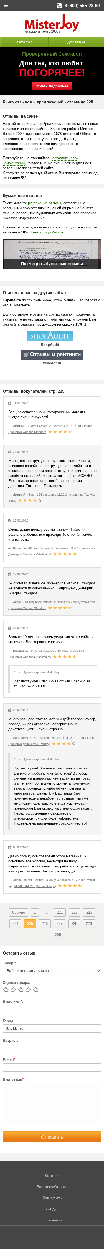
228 (74, 923)
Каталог (24, 42)
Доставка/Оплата (52, 1186)
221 (60, 912)
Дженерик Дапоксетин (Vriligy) (29, 744)
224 (15, 923)
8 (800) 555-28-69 (82, 5)
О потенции (52, 1220)
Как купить (52, 1198)
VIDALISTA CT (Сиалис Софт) (35, 886)
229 (89, 923)
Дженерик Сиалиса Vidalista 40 (29, 554)
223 (89, 912)
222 (74, 912)
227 (59, 923)
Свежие (18, 912)
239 (58, 935)
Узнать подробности (47, 232)
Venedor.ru (52, 363)
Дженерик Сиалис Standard (27, 432)
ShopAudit (50, 345)
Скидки (52, 1209)
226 (45, 923)
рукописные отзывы (44, 203)
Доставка (76, 42)
